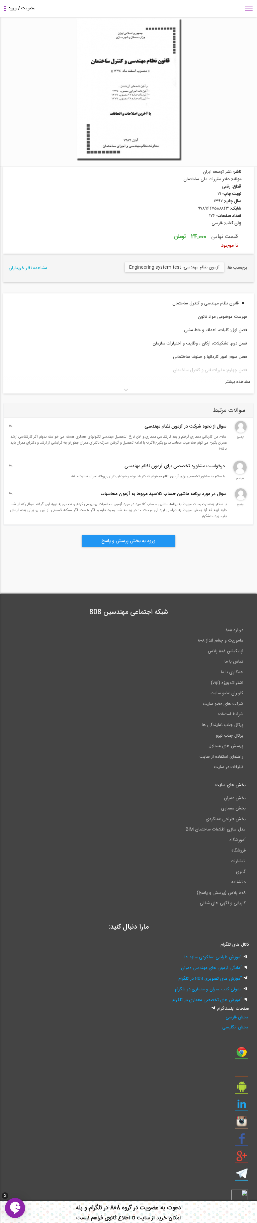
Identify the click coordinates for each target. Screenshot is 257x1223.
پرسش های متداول (225, 746)
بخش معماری (233, 808)
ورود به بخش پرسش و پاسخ (128, 541)
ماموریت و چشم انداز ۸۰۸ (220, 640)
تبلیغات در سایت (228, 767)
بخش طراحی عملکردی (226, 819)
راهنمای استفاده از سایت (221, 756)
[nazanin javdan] (241, 431)
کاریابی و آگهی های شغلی (223, 903)
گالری (241, 872)
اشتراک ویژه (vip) (227, 683)
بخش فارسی (237, 1017)
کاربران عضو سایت (226, 693)
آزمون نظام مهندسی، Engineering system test (174, 267)
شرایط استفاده (230, 714)
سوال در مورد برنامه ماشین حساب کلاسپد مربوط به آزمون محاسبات (163, 494)
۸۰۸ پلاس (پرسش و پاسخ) (221, 893)
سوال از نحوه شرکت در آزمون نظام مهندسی (186, 427)
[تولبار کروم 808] (241, 1054)
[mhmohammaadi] (240, 473)
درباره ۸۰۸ (234, 630)
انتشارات (238, 861)
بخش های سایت (230, 785)
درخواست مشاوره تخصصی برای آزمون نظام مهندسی (174, 466)
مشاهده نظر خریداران (28, 268)
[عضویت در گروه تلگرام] (241, 1176)
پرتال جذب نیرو (229, 735)
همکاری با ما (232, 672)
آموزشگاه (238, 840)
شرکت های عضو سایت (223, 704)
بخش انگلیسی (235, 1027)
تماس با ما (234, 661)
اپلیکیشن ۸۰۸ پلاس (225, 651)
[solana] (241, 499)
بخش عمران (235, 798)
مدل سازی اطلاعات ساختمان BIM (216, 829)
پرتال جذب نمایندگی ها (222, 725)
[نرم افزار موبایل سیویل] (241, 1089)
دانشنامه (238, 882)
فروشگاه (239, 850)
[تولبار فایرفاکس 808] (241, 1071)
